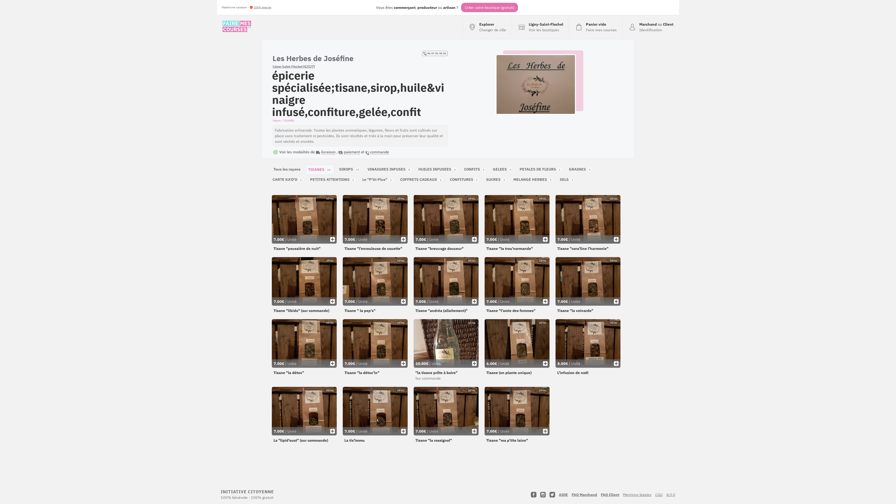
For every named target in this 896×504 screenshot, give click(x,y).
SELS (566, 179)
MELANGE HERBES (532, 179)
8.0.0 (670, 494)
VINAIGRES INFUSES (389, 169)
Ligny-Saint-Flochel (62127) (294, 66)
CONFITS (474, 169)
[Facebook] (533, 494)
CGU (659, 494)
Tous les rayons (287, 169)
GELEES (502, 169)
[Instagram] (543, 494)
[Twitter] (552, 494)
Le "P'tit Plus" (377, 179)
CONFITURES (464, 179)
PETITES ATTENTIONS (332, 179)
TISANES (319, 169)
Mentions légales (637, 494)
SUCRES (495, 179)
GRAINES (579, 169)
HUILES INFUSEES (437, 169)
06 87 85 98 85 (436, 53)
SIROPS (349, 169)
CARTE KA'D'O (287, 179)
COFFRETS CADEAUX (420, 179)
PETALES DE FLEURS (540, 169)
